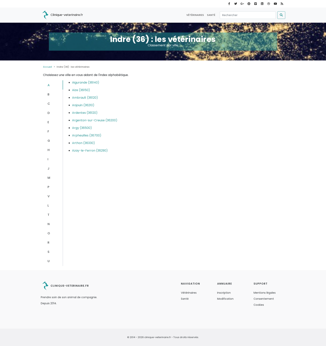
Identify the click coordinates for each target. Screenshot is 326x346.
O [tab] (49, 233)
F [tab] (48, 131)
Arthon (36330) (83, 143)
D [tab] (49, 113)
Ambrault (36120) (85, 97)
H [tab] (49, 150)
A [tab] (49, 85)
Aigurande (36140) (85, 82)
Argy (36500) (82, 128)
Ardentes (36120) (85, 113)
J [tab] (48, 168)
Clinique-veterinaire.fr (66, 15)
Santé (211, 15)
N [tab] (49, 224)
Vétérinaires (195, 15)
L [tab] (48, 205)
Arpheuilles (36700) (86, 135)
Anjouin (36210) (83, 105)
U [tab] (49, 261)
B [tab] (48, 94)
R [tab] (48, 242)
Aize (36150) (81, 90)
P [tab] (48, 187)
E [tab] (48, 122)
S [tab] (48, 252)
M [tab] (49, 178)
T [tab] (48, 215)
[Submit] (281, 15)
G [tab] (49, 141)
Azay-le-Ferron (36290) (90, 150)
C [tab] (49, 103)
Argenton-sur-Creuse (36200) (94, 120)
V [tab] (49, 196)
